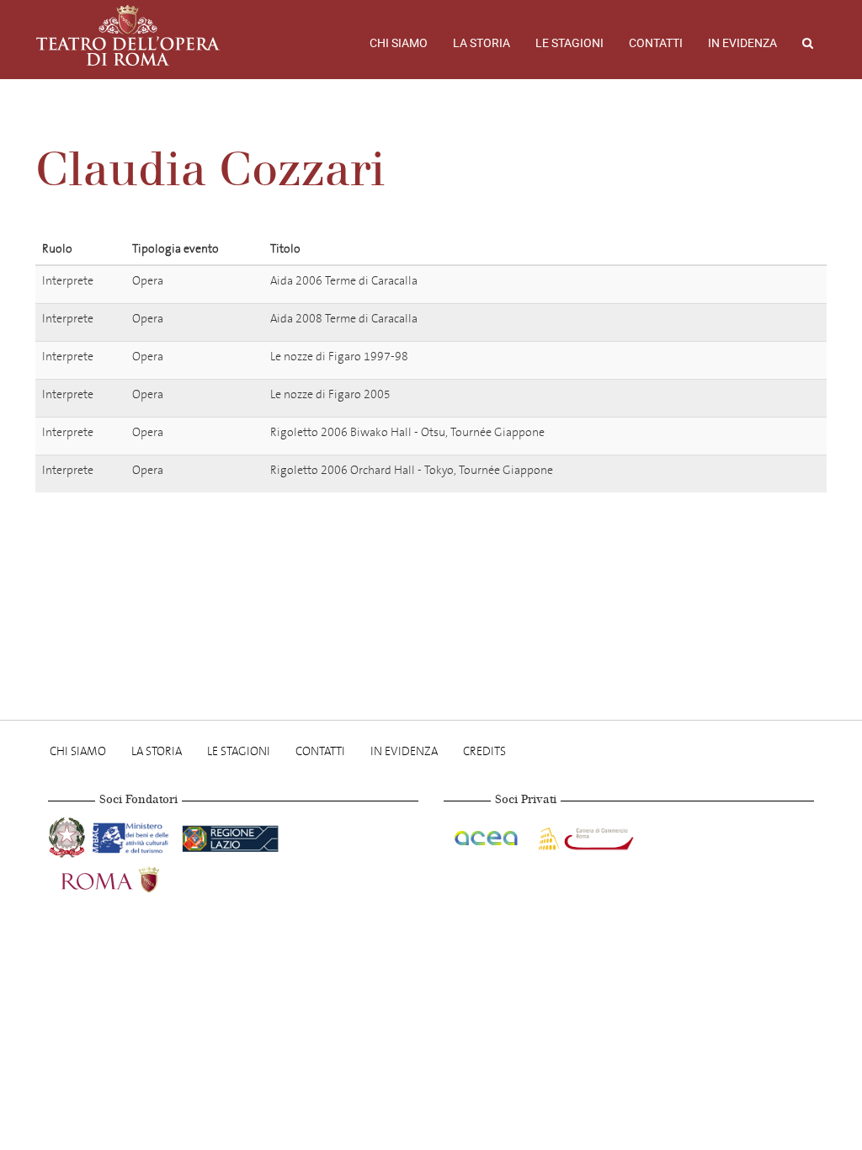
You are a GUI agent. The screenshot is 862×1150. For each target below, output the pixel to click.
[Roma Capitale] (132, 877)
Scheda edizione (750, 283)
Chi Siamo (399, 43)
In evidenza (742, 43)
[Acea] (487, 835)
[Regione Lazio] (230, 835)
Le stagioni (569, 43)
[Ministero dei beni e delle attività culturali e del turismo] (133, 835)
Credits (484, 751)
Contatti (656, 43)
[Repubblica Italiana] (68, 835)
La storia (481, 43)
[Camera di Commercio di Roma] (584, 835)
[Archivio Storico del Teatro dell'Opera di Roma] (128, 35)
